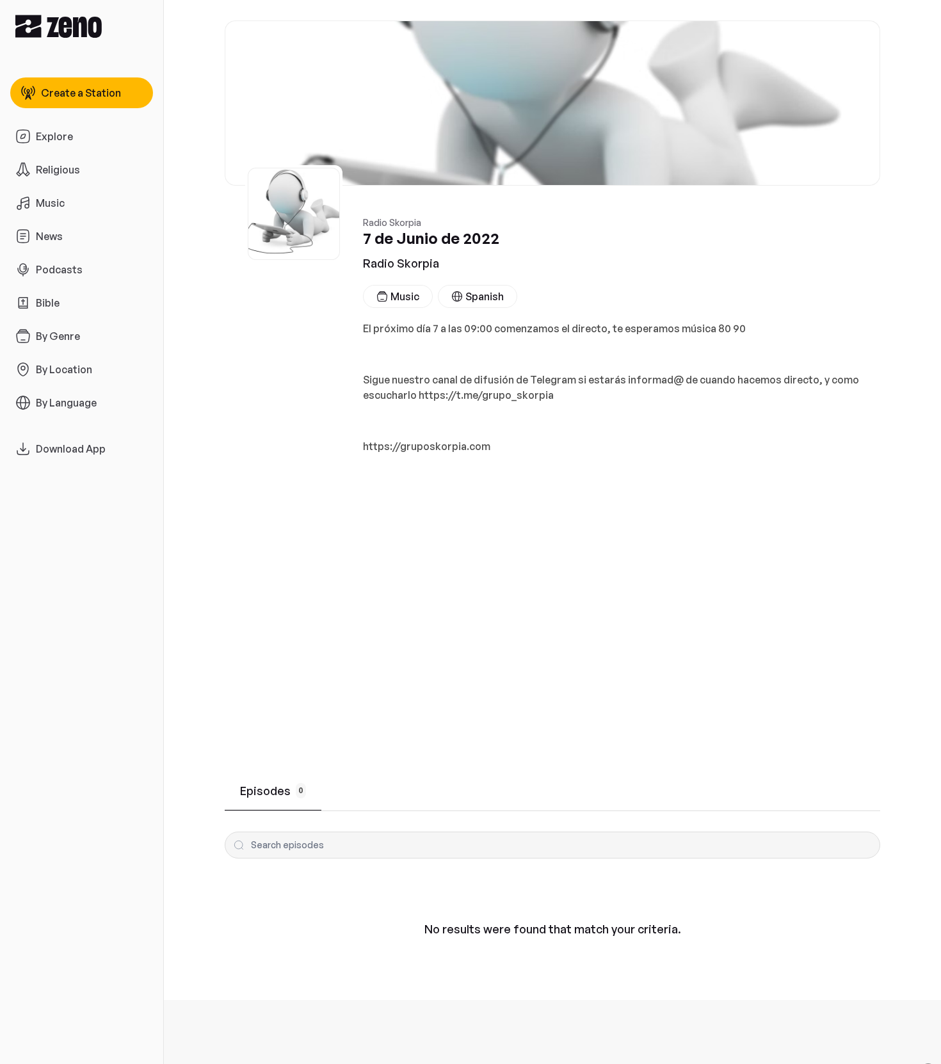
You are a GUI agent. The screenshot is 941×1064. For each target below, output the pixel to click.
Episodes (271, 791)
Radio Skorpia (401, 263)
